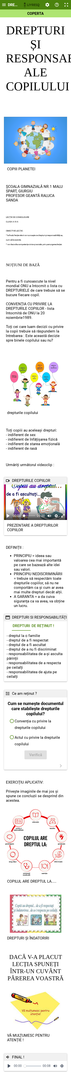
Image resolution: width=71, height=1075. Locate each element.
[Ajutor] (57, 4)
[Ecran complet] (66, 4)
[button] (35, 724)
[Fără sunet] (49, 516)
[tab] (21, 626)
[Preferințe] (47, 4)
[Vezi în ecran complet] (63, 516)
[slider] (29, 516)
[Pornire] (9, 1066)
